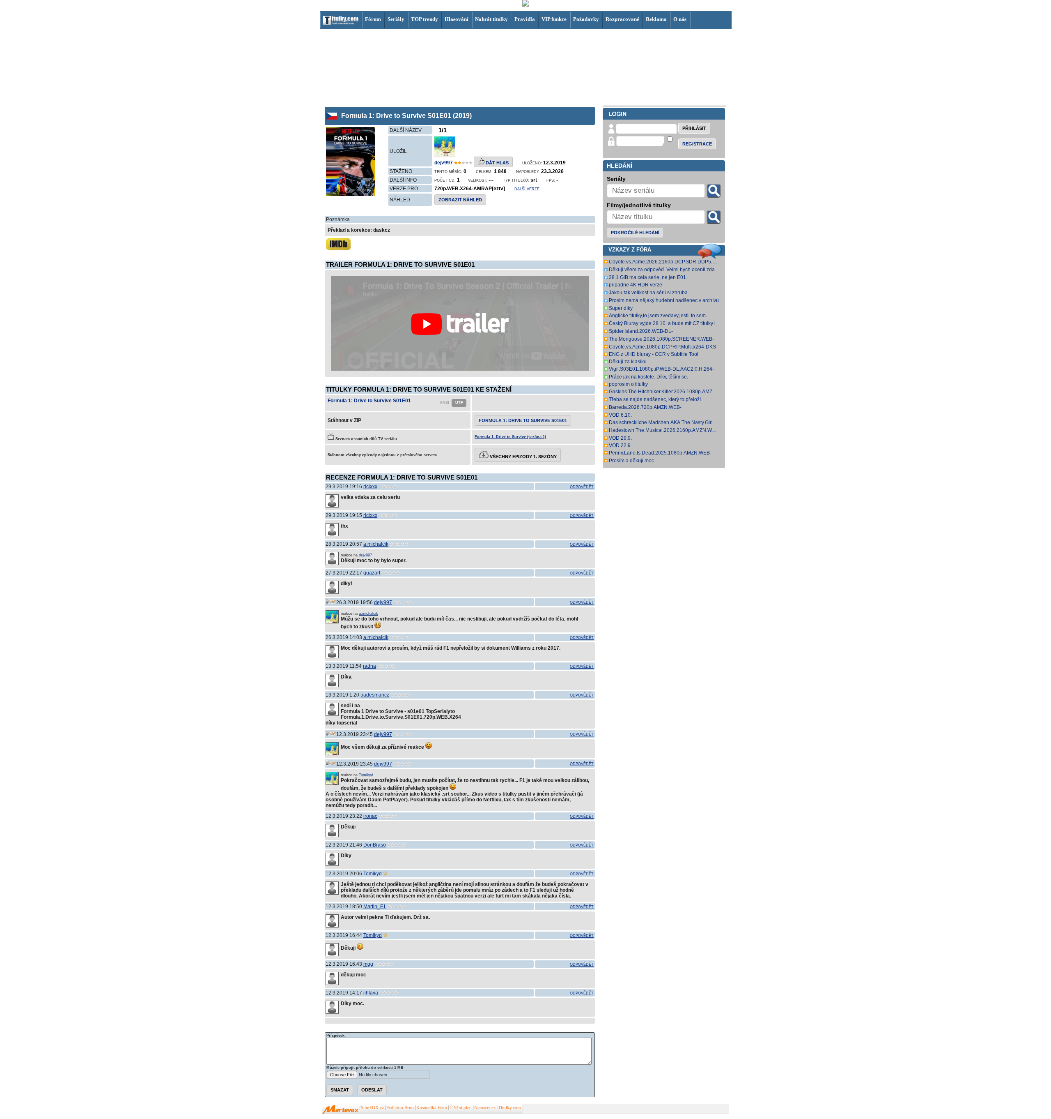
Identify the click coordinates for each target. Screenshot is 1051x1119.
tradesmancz (374, 695)
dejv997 (443, 163)
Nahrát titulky (491, 19)
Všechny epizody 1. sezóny (523, 456)
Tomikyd (366, 775)
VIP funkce (554, 19)
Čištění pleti (461, 1107)
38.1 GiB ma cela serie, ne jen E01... (649, 277)
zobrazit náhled (460, 199)
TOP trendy (424, 19)
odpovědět (582, 487)
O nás (679, 19)
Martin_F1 (374, 906)
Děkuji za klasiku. (628, 362)
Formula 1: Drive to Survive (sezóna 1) (510, 437)
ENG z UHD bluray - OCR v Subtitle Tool (653, 354)
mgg (368, 964)
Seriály (396, 19)
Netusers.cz (485, 1107)
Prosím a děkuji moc (631, 461)
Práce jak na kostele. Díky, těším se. (648, 377)
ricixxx (370, 486)
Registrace (697, 143)
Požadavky (586, 19)
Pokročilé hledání (635, 232)
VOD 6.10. (620, 415)
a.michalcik (375, 544)
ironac (370, 816)
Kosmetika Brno (431, 1107)
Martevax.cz (340, 1109)
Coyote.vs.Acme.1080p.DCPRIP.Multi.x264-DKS (662, 347)
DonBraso (374, 845)
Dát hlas (496, 162)
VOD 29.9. (620, 438)
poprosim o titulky (628, 384)
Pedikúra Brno (400, 1107)
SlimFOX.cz (372, 1107)
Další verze (526, 189)
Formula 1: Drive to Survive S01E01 (369, 401)
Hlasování (456, 19)
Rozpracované (622, 19)
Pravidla (524, 19)
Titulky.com (509, 1107)
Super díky (621, 308)
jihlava (370, 993)
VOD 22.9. (620, 445)
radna (369, 666)
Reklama (656, 19)
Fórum (373, 19)
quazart (371, 573)
